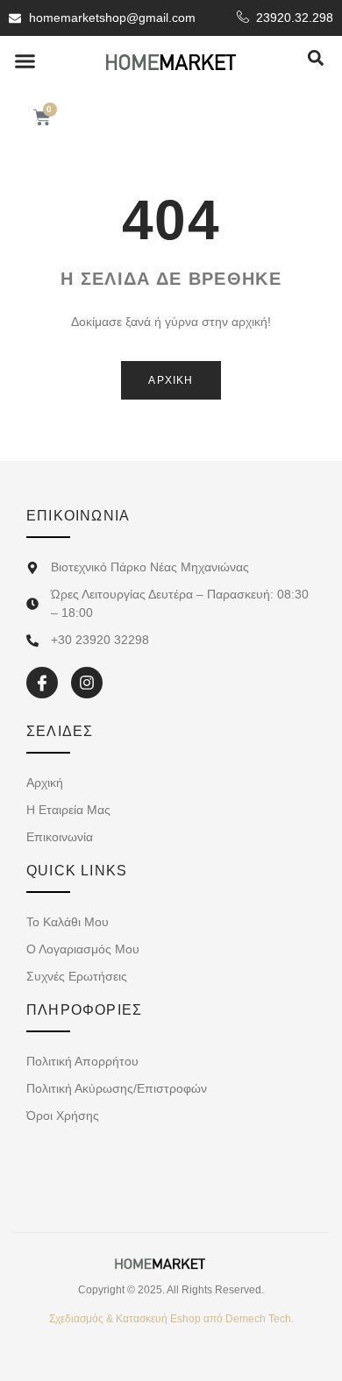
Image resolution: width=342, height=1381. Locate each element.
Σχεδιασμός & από (171, 1319)
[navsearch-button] (315, 59)
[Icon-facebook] (42, 682)
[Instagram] (87, 682)
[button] (25, 61)
